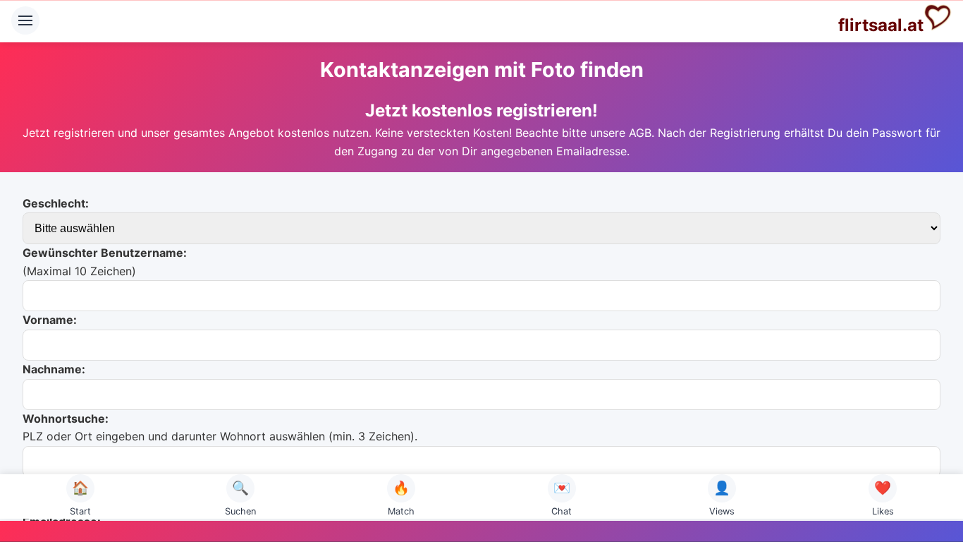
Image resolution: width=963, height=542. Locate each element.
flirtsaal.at (881, 25)
